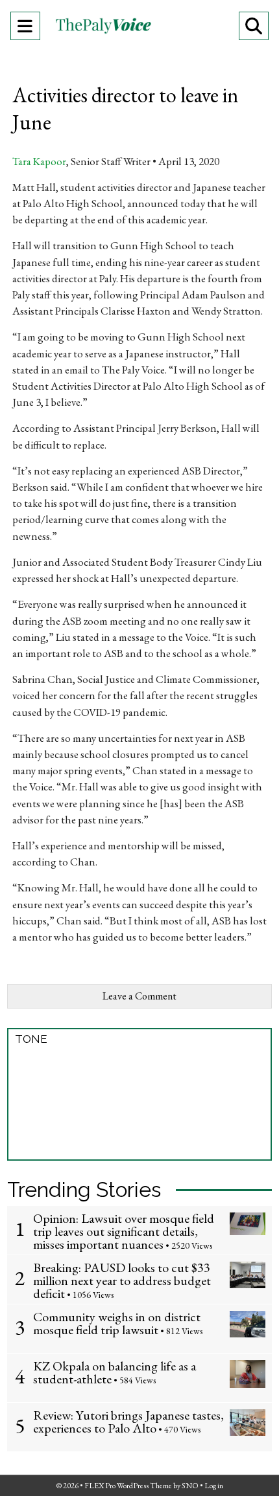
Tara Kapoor (39, 161)
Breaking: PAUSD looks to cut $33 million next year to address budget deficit (122, 1280)
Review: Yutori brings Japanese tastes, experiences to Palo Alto (128, 1421)
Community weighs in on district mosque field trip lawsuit (116, 1323)
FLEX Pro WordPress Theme (128, 1485)
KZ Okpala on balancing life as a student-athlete (114, 1372)
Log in (213, 1485)
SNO (190, 1485)
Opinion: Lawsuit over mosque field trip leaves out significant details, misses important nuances (123, 1231)
